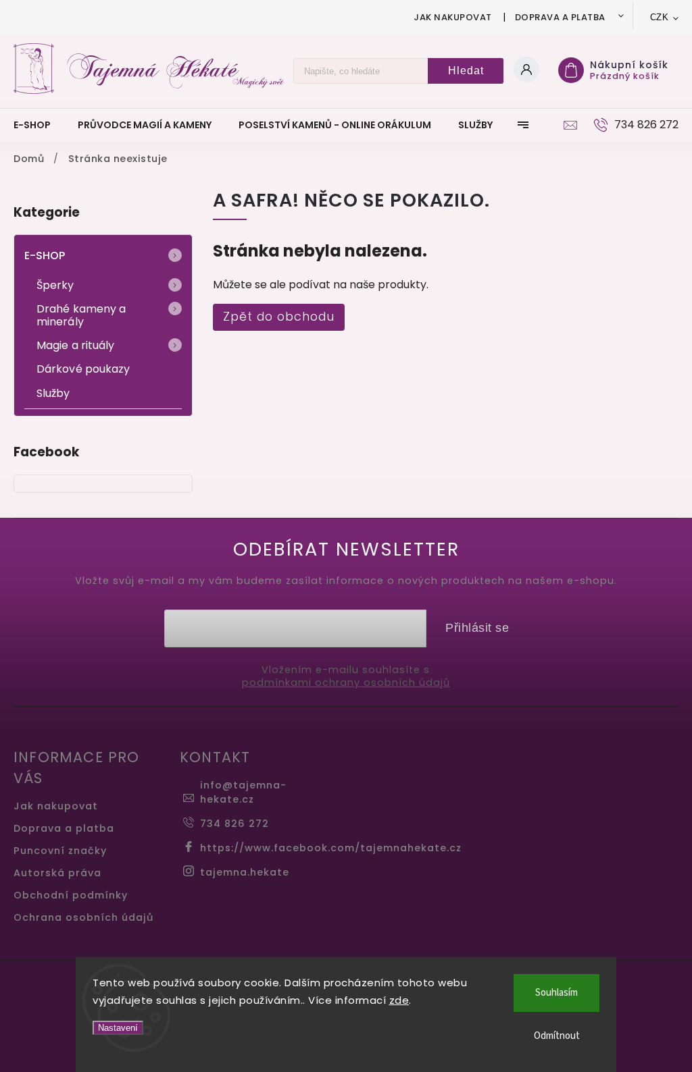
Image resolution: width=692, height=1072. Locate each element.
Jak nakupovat (453, 17)
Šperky (55, 285)
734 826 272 (234, 823)
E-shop (45, 255)
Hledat (466, 70)
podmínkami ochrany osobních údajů (346, 682)
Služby (53, 393)
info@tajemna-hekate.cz (243, 792)
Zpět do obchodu (279, 317)
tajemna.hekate (244, 872)
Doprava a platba (560, 17)
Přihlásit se (477, 628)
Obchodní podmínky (71, 895)
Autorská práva (57, 873)
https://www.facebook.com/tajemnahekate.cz (331, 848)
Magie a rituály (75, 345)
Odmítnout (557, 1036)
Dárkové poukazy (83, 369)
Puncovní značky (60, 850)
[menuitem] (39, 125)
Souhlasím (556, 993)
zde (399, 1000)
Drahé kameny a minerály (81, 315)
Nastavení (118, 1028)
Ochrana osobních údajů (83, 917)
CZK (659, 17)
